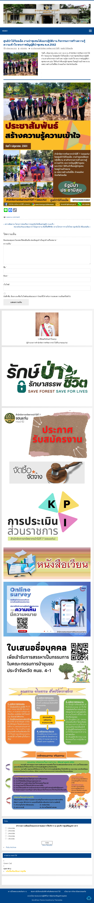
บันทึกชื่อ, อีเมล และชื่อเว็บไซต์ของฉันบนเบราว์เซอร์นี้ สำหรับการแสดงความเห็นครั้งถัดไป (37, 296)
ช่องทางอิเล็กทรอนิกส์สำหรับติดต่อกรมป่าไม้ (45, 891)
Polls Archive (11, 847)
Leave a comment (13, 217)
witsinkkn (23, 48)
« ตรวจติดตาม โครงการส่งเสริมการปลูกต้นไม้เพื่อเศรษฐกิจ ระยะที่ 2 (28, 224)
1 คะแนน (11, 839)
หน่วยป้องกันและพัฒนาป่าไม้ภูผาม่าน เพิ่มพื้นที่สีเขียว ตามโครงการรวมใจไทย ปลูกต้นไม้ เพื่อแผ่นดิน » (52, 227)
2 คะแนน (11, 836)
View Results (47, 845)
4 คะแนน (11, 831)
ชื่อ (5, 267)
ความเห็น (7, 244)
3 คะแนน (11, 833)
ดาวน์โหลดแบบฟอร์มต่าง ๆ (17, 891)
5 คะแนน (11, 828)
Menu (5, 31)
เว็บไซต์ (6, 284)
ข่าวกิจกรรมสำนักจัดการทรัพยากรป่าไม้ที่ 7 (45, 48)
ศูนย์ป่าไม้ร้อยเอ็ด (67, 48)
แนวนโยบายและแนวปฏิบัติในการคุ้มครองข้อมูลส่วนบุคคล (47, 896)
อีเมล (5, 276)
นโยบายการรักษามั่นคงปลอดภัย (75, 891)
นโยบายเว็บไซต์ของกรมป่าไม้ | (69, 879)
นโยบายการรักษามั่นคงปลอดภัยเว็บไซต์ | (41, 879)
